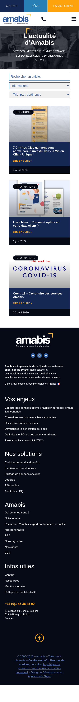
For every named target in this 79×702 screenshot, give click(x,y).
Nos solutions (23, 453)
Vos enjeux (20, 399)
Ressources (12, 580)
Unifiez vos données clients (21, 423)
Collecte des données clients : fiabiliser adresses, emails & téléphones (39, 409)
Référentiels (12, 485)
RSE (7, 535)
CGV (8, 552)
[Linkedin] (39, 355)
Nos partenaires (14, 529)
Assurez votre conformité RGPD (24, 440)
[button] (73, 18)
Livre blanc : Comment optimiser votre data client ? (36, 223)
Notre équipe (13, 518)
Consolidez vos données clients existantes (30, 417)
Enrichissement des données (22, 462)
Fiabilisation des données (20, 468)
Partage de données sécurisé (22, 473)
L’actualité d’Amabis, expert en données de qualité (35, 523)
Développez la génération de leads (26, 428)
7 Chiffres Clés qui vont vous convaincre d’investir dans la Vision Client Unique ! (38, 151)
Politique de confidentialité (20, 592)
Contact (9, 574)
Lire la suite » (22, 160)
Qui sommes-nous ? (17, 512)
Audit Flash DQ (14, 491)
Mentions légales (15, 586)
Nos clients (11, 546)
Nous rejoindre (14, 541)
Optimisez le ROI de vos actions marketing (30, 434)
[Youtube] (33, 355)
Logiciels (10, 479)
